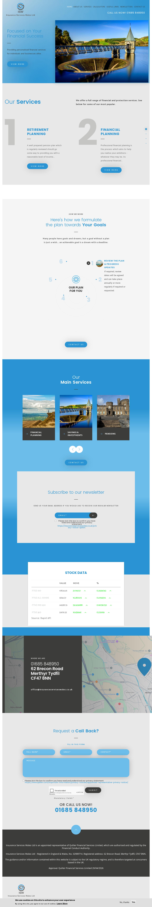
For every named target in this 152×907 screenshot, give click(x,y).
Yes (133, 902)
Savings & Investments (75, 434)
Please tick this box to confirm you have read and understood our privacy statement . (77, 524)
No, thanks (124, 902)
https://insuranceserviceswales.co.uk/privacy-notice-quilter (77, 527)
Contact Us (139, 7)
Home (69, 7)
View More (18, 64)
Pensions (110, 434)
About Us (77, 7)
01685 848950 (136, 12)
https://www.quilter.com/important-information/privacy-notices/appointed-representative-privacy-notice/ (76, 782)
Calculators (99, 7)
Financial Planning (36, 434)
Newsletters (126, 7)
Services (88, 7)
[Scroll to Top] (76, 830)
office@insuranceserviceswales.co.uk (52, 689)
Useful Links (113, 7)
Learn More (62, 903)
